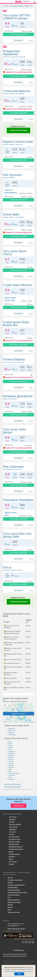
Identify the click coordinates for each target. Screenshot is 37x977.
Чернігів (10, 761)
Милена (17, 285)
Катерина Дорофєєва (17, 397)
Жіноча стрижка (14, 844)
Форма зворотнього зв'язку (16, 928)
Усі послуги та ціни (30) (18, 76)
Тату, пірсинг (13, 861)
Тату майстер (13, 827)
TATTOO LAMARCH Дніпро (16, 17)
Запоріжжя (11, 751)
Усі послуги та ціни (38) (18, 519)
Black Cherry (14, 253)
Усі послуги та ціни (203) (18, 344)
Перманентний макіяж (16, 849)
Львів (10, 749)
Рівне (10, 771)
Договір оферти (13, 887)
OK (19, 974)
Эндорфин (18, 499)
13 (14, 474)
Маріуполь (11, 779)
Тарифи (10, 882)
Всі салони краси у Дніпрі (12, 786)
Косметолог (13, 817)
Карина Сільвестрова (18, 142)
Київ (9, 741)
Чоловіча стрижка (14, 841)
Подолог (12, 834)
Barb (18, 2)
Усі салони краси (14, 836)
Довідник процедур (14, 900)
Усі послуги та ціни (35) (18, 485)
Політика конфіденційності (16, 885)
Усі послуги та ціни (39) (18, 414)
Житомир (11, 767)
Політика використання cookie (17, 892)
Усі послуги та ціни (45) (18, 307)
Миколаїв (11, 755)
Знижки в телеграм (14, 912)
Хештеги (10, 907)
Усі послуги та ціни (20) (18, 452)
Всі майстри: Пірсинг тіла (12, 784)
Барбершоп (13, 829)
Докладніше (18, 40)
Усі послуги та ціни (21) (18, 270)
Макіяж (11, 851)
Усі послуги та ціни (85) (18, 236)
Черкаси (11, 765)
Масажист (12, 819)
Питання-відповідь (13, 895)
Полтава (11, 763)
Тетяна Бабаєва (14, 360)
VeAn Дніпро (14, 431)
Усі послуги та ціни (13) (18, 200)
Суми (10, 769)
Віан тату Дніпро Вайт (17, 535)
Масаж (11, 859)
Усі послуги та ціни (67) (18, 160)
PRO (5, 11)
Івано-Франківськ (13, 773)
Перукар (12, 822)
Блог (9, 897)
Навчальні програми (14, 902)
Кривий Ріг (11, 728)
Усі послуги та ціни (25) (18, 34)
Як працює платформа (15, 880)
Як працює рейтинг (14, 890)
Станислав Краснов (16, 91)
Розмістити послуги (18, 130)
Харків (10, 745)
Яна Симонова (13, 467)
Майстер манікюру (15, 824)
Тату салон (12, 831)
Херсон (10, 759)
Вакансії (10, 904)
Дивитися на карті (18, 713)
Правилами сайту (27, 971)
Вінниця (11, 757)
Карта (9, 909)
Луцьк (10, 777)
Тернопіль (11, 775)
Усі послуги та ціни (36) (18, 584)
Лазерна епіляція (14, 854)
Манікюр (11, 864)
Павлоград (11, 734)
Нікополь (11, 732)
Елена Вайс (13, 215)
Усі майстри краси (14, 839)
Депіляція (12, 856)
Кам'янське (12, 730)
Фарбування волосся (15, 846)
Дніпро (10, 747)
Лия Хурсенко (12, 175)
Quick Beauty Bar (16, 323)
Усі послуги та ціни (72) (18, 381)
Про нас (10, 877)
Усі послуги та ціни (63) (18, 113)
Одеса (10, 743)
